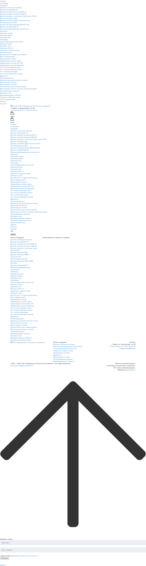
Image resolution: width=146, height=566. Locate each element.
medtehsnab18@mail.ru (127, 348)
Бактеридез (4, 39)
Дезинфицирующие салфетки (10, 95)
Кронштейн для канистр (8, 82)
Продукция (4, 5)
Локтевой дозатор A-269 (8, 22)
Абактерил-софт (5, 52)
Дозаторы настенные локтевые (11, 7)
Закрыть (3, 565)
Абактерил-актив (6, 44)
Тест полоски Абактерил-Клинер (11, 74)
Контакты (3, 103)
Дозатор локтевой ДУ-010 (9, 10)
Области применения (7, 99)
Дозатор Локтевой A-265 (8, 18)
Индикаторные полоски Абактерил (12, 65)
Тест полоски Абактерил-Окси (10, 67)
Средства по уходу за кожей (10, 50)
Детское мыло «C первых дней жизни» (13, 54)
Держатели (4, 76)
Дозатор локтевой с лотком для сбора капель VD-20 (18, 16)
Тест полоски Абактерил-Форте (11, 69)
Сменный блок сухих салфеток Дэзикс (13, 86)
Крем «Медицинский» (7, 57)
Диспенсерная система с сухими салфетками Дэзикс (18, 89)
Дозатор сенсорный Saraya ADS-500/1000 (14, 24)
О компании (4, 3)
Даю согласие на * (20, 556)
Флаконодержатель (7, 78)
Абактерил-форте (6, 35)
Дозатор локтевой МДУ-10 (9, 27)
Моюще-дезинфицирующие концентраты (14, 29)
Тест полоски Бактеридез (9, 71)
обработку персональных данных (26, 556)
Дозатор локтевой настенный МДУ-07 (13, 12)
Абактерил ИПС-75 (6, 48)
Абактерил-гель (5, 46)
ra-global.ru (132, 370)
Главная (3, 1)
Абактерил (3, 31)
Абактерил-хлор (5, 93)
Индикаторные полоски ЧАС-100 (11, 63)
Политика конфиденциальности (21, 365)
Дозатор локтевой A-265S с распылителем (15, 20)
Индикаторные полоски (8, 59)
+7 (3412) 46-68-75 (17, 110)
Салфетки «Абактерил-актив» (10, 97)
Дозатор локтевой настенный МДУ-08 (13, 14)
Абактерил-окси (5, 37)
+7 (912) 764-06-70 (30, 110)
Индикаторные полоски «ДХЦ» (10, 61)
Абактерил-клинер (6, 33)
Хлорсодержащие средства (9, 91)
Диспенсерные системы (8, 84)
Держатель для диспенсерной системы (13, 80)
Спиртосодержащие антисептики (11, 42)
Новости (3, 101)
